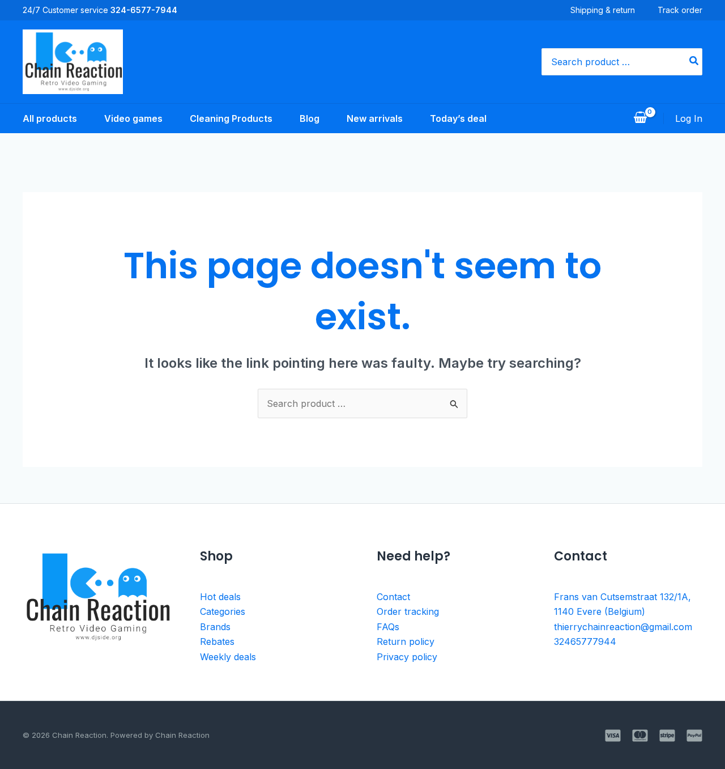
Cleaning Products (231, 118)
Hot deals (220, 596)
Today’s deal (458, 118)
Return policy (405, 641)
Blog (309, 118)
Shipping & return (602, 10)
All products (50, 118)
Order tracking (408, 611)
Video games (133, 118)
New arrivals (375, 118)
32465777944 (585, 641)
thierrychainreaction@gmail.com (623, 626)
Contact (393, 596)
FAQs (388, 626)
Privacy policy (407, 656)
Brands (215, 626)
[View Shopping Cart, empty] (640, 118)
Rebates (217, 641)
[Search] (694, 62)
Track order (680, 10)
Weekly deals (228, 656)
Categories (222, 611)
